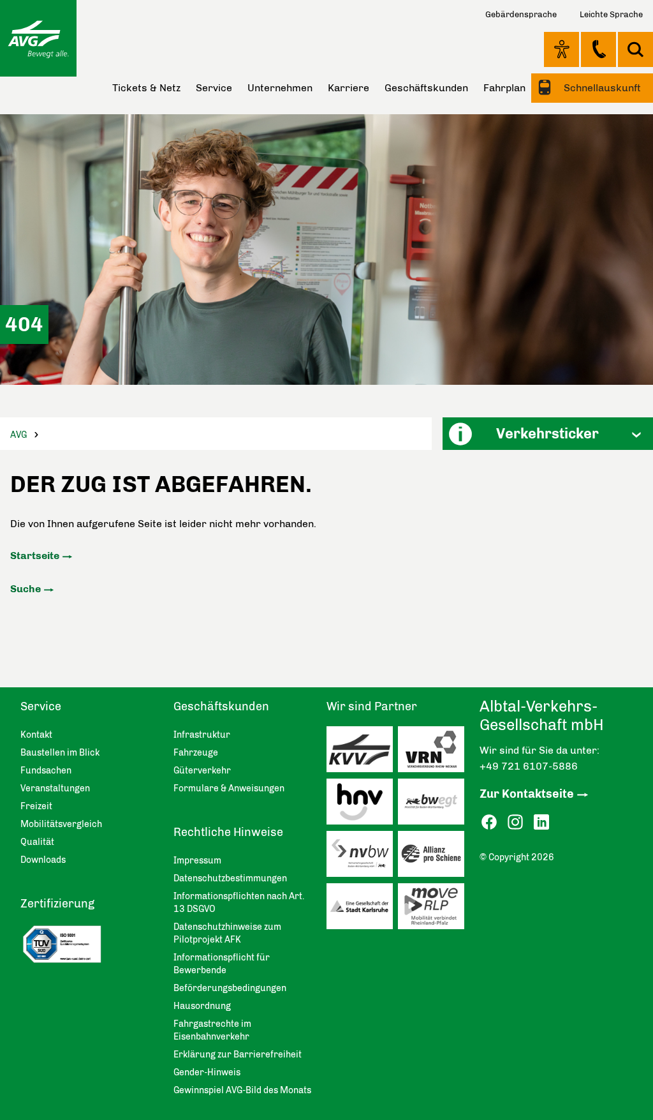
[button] (548, 433)
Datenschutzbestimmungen (230, 878)
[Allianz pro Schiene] (433, 857)
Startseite (34, 555)
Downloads (43, 860)
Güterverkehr (202, 770)
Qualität (37, 842)
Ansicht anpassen (561, 49)
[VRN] (433, 752)
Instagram (515, 822)
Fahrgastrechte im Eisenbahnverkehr (212, 1030)
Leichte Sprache (611, 14)
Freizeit (36, 806)
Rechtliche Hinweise (228, 832)
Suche (25, 589)
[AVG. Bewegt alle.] (38, 38)
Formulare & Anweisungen (228, 788)
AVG (18, 434)
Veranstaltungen (55, 788)
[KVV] (362, 752)
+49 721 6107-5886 (529, 766)
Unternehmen (279, 88)
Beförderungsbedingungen (229, 988)
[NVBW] (362, 857)
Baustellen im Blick (59, 752)
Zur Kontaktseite (527, 794)
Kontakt (598, 49)
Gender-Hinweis (206, 1072)
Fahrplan (504, 88)
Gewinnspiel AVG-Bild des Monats (242, 1090)
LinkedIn (541, 822)
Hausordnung (202, 1006)
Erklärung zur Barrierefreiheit (237, 1054)
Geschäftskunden (426, 88)
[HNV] (362, 805)
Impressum (197, 860)
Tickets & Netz (146, 88)
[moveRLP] (433, 909)
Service (214, 88)
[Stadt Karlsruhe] (362, 909)
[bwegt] (433, 805)
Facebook (489, 822)
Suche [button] (635, 49)
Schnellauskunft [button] (601, 88)
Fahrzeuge (195, 752)
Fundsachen (45, 770)
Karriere (348, 88)
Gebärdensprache (521, 14)
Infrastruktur (201, 734)
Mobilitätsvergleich (61, 824)
